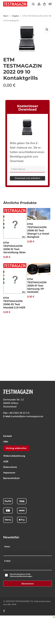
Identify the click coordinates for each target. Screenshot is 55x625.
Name (7, 546)
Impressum (9, 472)
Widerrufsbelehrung (14, 455)
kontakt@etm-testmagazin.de (27, 416)
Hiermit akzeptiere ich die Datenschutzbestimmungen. (21, 575)
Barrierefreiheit (11, 478)
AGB (5, 461)
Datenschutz (10, 467)
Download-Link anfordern (27, 178)
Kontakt (7, 436)
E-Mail (7, 561)
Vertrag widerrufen (16, 448)
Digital (15, 16)
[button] (50, 4)
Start (5, 16)
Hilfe (5, 441)
